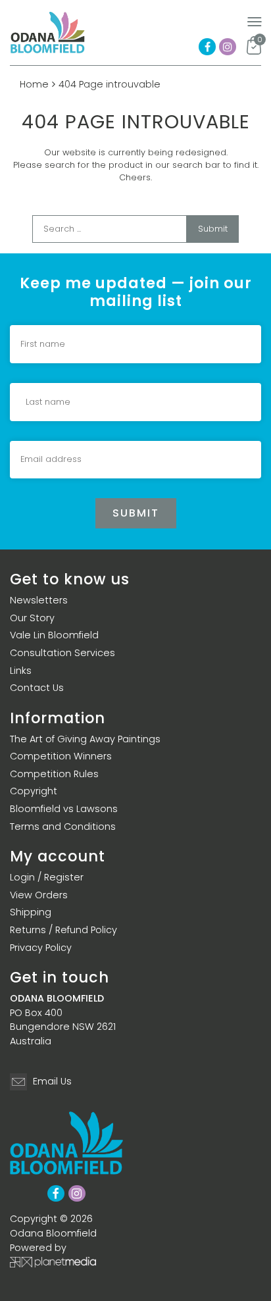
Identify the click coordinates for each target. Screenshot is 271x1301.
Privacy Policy (41, 947)
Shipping (30, 912)
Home (34, 84)
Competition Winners (61, 756)
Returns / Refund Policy (63, 929)
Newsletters (39, 600)
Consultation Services (62, 652)
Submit (213, 228)
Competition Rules (54, 773)
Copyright (33, 791)
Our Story (32, 618)
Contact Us (37, 687)
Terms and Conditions (63, 826)
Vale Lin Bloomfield (54, 635)
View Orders (39, 895)
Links (21, 670)
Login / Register (47, 877)
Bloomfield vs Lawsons (64, 808)
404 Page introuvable (109, 84)
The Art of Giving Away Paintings (85, 739)
